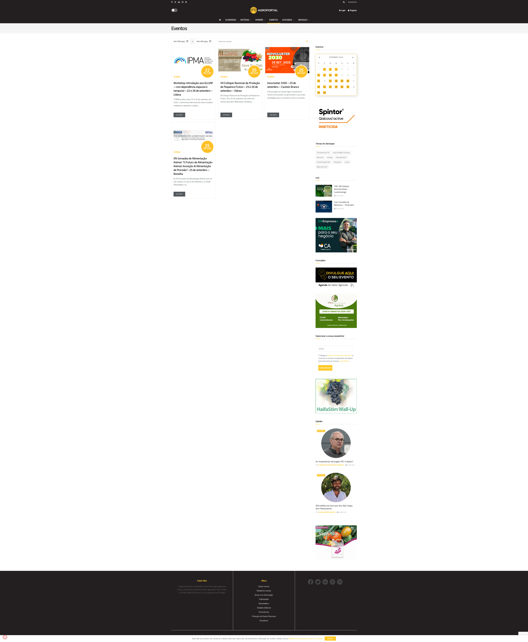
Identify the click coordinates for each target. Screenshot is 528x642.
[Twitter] (318, 581)
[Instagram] (333, 581)
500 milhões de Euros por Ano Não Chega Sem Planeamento (334, 507)
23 (324, 86)
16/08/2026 (350, 465)
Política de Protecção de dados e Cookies (305, 638)
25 (336, 86)
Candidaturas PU (323, 153)
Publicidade (264, 599)
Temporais (337, 162)
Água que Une (322, 167)
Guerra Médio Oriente (341, 153)
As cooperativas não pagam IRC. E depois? (334, 461)
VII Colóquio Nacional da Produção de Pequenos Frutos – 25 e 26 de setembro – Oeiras (240, 87)
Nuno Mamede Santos (327, 512)
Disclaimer (264, 620)
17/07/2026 (339, 196)
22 (319, 86)
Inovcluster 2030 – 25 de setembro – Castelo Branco (283, 85)
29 (319, 92)
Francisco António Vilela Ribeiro (331, 465)
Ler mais (179, 115)
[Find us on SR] (186, 2)
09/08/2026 (342, 512)
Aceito (330, 638)
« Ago (319, 57)
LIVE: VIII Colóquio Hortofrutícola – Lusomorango (341, 189)
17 (330, 81)
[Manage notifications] (5, 637)
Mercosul (320, 157)
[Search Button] (344, 2)
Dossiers (287, 19)
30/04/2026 (339, 209)
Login (343, 10)
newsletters (344, 360)
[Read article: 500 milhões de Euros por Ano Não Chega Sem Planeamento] (336, 487)
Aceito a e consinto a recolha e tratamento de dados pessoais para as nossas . (336, 358)
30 (324, 92)
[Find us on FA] (171, 2)
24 (330, 86)
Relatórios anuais (264, 590)
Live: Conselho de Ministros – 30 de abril (344, 204)
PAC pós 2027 (341, 157)
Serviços (302, 19)
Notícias (245, 19)
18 (336, 81)
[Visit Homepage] (264, 10)
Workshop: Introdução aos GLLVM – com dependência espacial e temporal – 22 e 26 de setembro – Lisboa (193, 89)
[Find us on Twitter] (175, 2)
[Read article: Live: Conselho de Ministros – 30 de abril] (324, 206)
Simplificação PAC (323, 162)
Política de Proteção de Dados (339, 355)
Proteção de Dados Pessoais (264, 616)
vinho (347, 162)
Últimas (321, 431)
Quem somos (263, 586)
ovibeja (330, 157)
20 (348, 81)
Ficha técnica (264, 611)
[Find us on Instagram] (182, 2)
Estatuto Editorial (264, 607)
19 (342, 81)
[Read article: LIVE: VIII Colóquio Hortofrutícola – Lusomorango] (324, 191)
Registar (353, 10)
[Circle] (326, 581)
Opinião (259, 19)
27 (348, 86)
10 (330, 75)
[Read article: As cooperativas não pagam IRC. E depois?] (336, 443)
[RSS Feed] (340, 581)
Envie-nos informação (264, 594)
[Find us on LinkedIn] (179, 2)
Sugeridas (230, 19)
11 (336, 75)
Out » (353, 57)
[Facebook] (311, 581)
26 (342, 86)
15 (319, 81)
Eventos (273, 19)
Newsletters (352, 2)
